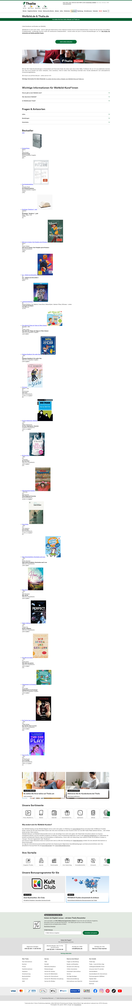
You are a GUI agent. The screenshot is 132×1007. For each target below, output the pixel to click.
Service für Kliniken (49, 981)
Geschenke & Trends (67, 814)
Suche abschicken (67, 4)
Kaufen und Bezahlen (72, 964)
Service (46, 959)
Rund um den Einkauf (73, 959)
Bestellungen (25, 118)
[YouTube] (120, 991)
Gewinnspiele (54, 861)
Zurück (23, 813)
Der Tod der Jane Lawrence (29, 720)
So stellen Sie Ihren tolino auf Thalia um (43, 785)
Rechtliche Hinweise (49, 926)
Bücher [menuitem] (25, 11)
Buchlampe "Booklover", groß (29, 209)
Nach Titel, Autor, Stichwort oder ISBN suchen (74, 2)
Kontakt (46, 964)
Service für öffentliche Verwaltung (53, 978)
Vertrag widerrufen (66, 953)
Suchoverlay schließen (91, 2)
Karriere (24, 964)
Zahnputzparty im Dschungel (29, 684)
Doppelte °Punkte (28, 861)
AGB (23, 981)
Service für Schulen (49, 971)
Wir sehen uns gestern (27, 657)
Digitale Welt (92, 978)
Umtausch (93, 861)
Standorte (25, 971)
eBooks (93, 814)
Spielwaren (80, 814)
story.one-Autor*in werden (96, 969)
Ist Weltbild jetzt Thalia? (29, 101)
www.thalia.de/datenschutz (62, 845)
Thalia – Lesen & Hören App (96, 964)
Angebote (106, 861)
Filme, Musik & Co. (28, 814)
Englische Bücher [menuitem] (32, 11)
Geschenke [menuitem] (106, 11)
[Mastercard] (21, 991)
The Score (24, 387)
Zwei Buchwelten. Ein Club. (43, 889)
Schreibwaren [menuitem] (88, 11)
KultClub (91, 983)
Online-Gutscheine (72, 969)
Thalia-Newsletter (78, 840)
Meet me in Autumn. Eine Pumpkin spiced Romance (35, 242)
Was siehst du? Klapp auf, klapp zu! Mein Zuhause (34, 325)
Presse (24, 966)
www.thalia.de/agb (47, 845)
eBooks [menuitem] (57, 11)
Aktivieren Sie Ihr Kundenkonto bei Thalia (87, 785)
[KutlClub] (86, 991)
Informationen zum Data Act (74, 981)
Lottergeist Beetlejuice (27, 301)
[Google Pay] (43, 991)
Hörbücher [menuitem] (67, 11)
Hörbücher (106, 814)
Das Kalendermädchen (27, 184)
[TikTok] (114, 991)
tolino (23, 114)
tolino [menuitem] (61, 11)
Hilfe (45, 961)
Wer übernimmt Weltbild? (29, 97)
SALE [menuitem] (100, 11)
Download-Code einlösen (74, 971)
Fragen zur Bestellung (73, 961)
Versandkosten (77, 1004)
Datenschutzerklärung (73, 978)
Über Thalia (25, 959)
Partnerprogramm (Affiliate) (96, 976)
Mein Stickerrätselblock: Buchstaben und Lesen (33, 557)
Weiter (108, 10)
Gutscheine (25, 122)
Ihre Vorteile (92, 959)
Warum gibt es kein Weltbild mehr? (32, 93)
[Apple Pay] (53, 991)
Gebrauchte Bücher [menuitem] (48, 11)
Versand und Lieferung (73, 966)
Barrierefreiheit (26, 976)
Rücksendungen (48, 969)
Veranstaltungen (93, 981)
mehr (23, 132)
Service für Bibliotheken (51, 974)
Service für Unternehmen (51, 976)
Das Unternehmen (27, 961)
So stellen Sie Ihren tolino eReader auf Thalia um (66, 19)
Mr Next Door (25, 455)
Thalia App (92, 961)
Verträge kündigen (72, 976)
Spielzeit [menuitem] (73, 11)
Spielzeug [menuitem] (80, 11)
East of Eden (25, 524)
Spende (41, 861)
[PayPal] (63, 991)
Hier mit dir (25, 589)
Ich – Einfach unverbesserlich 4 (30, 275)
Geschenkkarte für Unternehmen (98, 974)
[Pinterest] (108, 991)
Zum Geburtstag (67, 861)
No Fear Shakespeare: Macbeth (30, 420)
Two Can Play (25, 755)
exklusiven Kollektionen (90, 835)
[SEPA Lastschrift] (31, 991)
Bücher (41, 814)
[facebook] (95, 991)
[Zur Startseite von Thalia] (29, 3)
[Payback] (75, 991)
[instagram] (101, 991)
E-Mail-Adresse (48, 930)
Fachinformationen (27, 969)
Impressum (25, 978)
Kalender (54, 814)
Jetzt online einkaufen (66, 42)
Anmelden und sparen (91, 933)
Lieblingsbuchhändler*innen (97, 966)
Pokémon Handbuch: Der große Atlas (31, 354)
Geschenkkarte (93, 971)
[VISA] (13, 991)
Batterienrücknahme (50, 966)
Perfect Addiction (26, 623)
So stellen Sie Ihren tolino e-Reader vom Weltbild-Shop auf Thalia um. (65, 79)
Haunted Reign (26, 148)
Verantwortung (26, 974)
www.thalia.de (77, 829)
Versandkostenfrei (80, 861)
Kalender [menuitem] (95, 11)
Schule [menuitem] (40, 11)
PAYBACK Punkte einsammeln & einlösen (87, 889)
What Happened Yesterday (28, 490)
